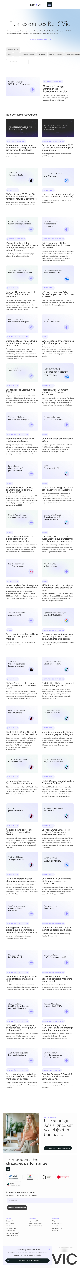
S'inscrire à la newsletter (17, 1207)
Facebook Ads (11, 1226)
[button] (49, 4)
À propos (55, 1226)
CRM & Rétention (12, 1236)
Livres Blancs (56, 1223)
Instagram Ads (11, 1228)
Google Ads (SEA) (12, 1233)
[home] (35, 5)
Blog (53, 1221)
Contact (55, 1231)
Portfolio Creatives (35, 1226)
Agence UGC (33, 1221)
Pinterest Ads (11, 1231)
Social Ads (9, 1221)
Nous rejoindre (57, 1228)
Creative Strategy (35, 1223)
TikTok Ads (10, 1223)
